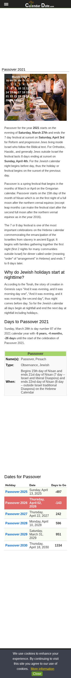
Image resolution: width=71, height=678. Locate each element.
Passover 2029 (16, 534)
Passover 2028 (16, 523)
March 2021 (19, 76)
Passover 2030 (16, 545)
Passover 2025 (16, 491)
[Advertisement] (35, 38)
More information (42, 668)
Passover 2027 (16, 514)
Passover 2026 (16, 503)
